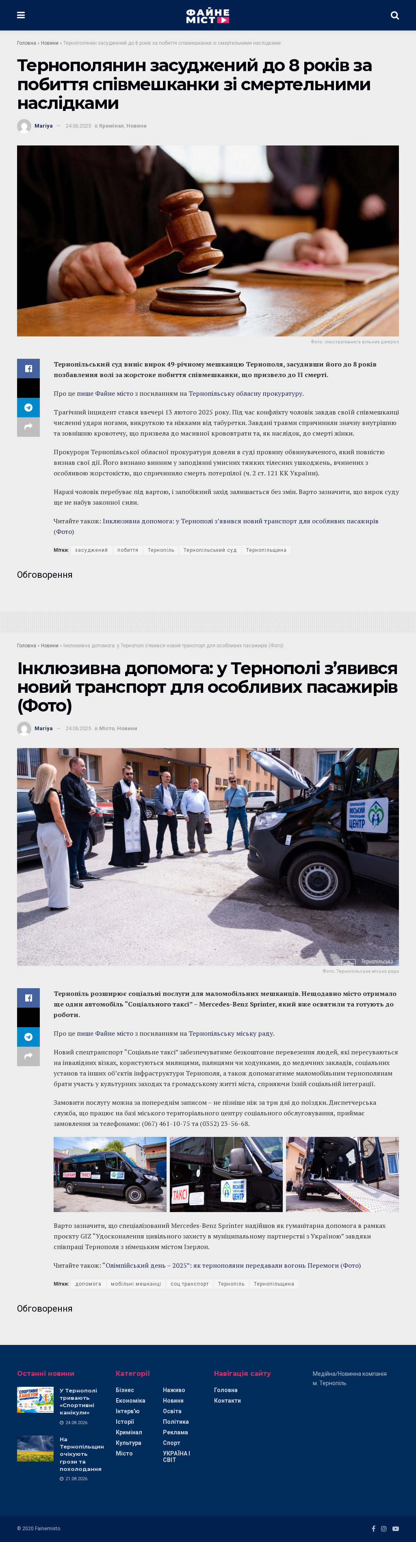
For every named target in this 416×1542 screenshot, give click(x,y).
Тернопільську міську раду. (231, 1033)
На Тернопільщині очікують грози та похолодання (83, 1454)
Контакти (227, 1400)
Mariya (44, 126)
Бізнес (125, 1390)
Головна (26, 43)
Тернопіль (161, 550)
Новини (49, 43)
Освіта (172, 1411)
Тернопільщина (266, 550)
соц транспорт (190, 1284)
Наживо (174, 1390)
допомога (88, 1284)
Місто (107, 728)
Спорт (171, 1443)
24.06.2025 (78, 126)
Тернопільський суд (210, 550)
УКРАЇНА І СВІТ (176, 1456)
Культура (128, 1443)
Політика (176, 1421)
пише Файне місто (106, 393)
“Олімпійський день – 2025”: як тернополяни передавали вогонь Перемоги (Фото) (231, 1265)
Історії (125, 1421)
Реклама (175, 1432)
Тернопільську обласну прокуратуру (245, 393)
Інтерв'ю (128, 1411)
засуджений (91, 550)
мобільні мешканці (136, 1284)
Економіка (130, 1400)
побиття (128, 550)
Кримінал (111, 126)
